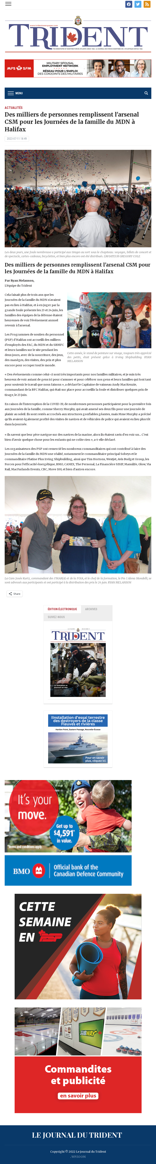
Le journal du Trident (77, 1134)
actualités (14, 108)
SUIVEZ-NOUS (56, 617)
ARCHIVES (91, 609)
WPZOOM (79, 1157)
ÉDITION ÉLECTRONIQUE (62, 609)
